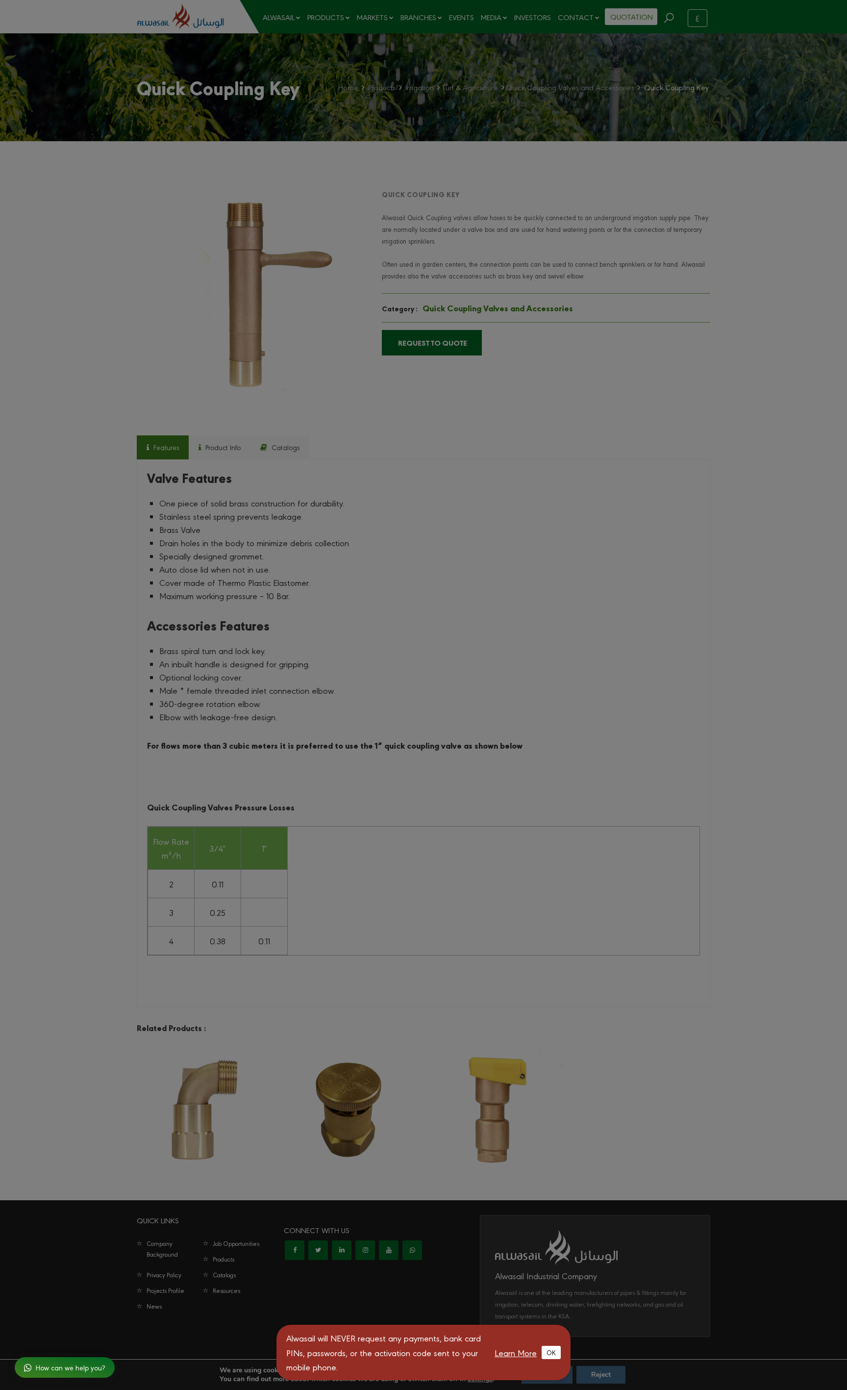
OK (551, 1352)
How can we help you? (70, 1367)
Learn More (516, 1352)
